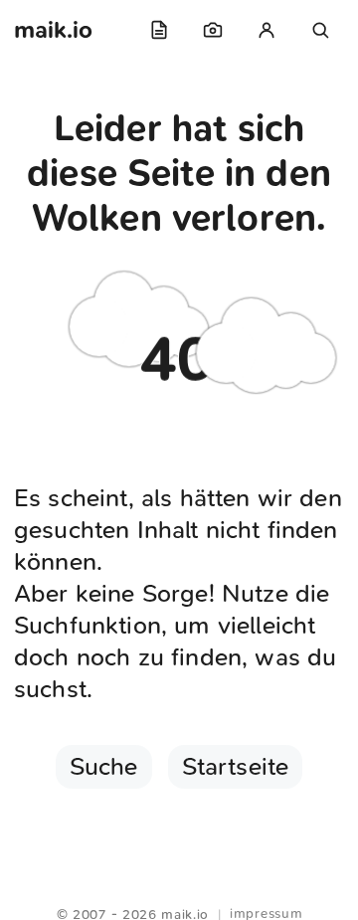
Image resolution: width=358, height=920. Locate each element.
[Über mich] (266, 30)
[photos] (213, 30)
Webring (179, 890)
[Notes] (159, 30)
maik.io (53, 30)
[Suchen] (320, 30)
